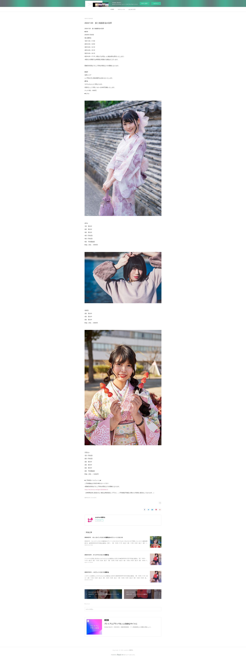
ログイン (156, 3)
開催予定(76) (87, 497)
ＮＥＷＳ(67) (93, 497)
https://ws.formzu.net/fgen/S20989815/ (96, 489)
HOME (112, 9)
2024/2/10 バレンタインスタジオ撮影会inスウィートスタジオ (104, 537)
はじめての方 (132, 9)
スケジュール (121, 9)
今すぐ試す (144, 3)
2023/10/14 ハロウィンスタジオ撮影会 (97, 572)
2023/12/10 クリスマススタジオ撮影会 (97, 555)
